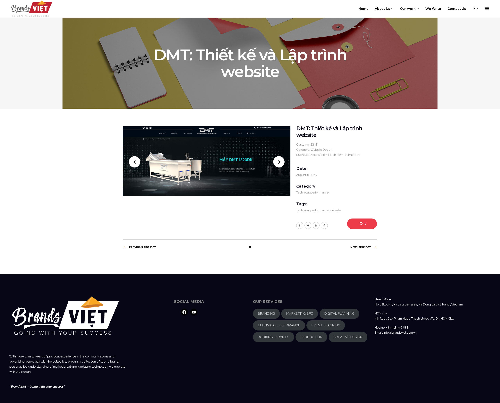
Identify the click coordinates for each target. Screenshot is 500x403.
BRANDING (266, 313)
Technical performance (312, 192)
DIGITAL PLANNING (339, 313)
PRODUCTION (311, 337)
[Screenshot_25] (207, 161)
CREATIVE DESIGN (347, 337)
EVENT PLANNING (325, 325)
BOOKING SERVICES (273, 337)
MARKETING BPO (299, 313)
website (335, 210)
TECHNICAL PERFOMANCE (279, 325)
